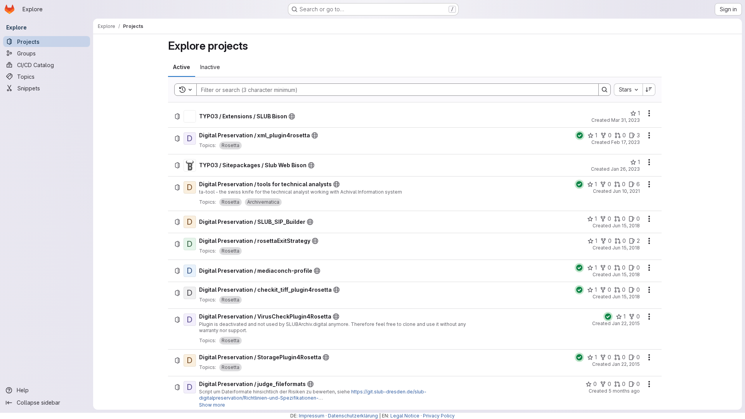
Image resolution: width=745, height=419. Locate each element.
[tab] (181, 67)
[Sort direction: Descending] (649, 89)
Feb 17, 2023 (625, 142)
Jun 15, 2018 (626, 226)
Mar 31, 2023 (625, 120)
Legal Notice (404, 416)
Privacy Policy (439, 416)
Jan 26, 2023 (625, 169)
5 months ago (624, 391)
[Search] (604, 89)
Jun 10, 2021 (626, 191)
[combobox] (628, 89)
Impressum (311, 416)
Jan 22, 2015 (626, 323)
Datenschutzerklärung (353, 416)
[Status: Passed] (579, 135)
